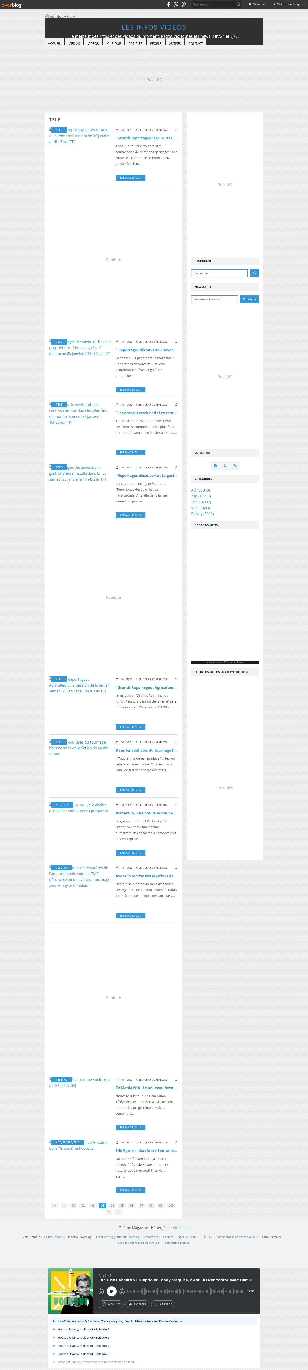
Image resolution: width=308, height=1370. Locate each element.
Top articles (151, 1237)
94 (112, 1205)
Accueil (54, 43)
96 (131, 1205)
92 (92, 1205)
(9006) (202, 513)
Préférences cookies (176, 1243)
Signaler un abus (188, 1237)
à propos (166, 1304)
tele (59, 130)
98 (151, 1205)
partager (140, 1304)
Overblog (181, 1227)
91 (83, 1205)
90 (73, 1205)
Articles (136, 43)
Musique (113, 43)
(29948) (200, 490)
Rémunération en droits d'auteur (237, 1237)
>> (118, 1211)
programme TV (220, 662)
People (155, 43)
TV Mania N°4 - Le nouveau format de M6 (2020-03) (160, 1087)
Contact (195, 43)
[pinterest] (183, 4)
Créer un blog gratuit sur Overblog (117, 1237)
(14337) (201, 502)
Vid (65, 868)
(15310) (201, 496)
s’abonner (113, 1304)
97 (141, 1205)
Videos (93, 43)
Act (58, 805)
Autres (175, 43)
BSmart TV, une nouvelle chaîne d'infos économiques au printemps (176, 813)
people (67, 1142)
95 (122, 1205)
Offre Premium (271, 1237)
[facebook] (168, 4)
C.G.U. (208, 1237)
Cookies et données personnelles (138, 1243)
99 (160, 1205)
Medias (74, 43)
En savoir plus (130, 178)
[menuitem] (54, 43)
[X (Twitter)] (176, 4)
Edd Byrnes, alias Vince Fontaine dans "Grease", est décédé (168, 1150)
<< (55, 1205)
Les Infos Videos (154, 27)
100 (171, 1205)
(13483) (200, 507)
